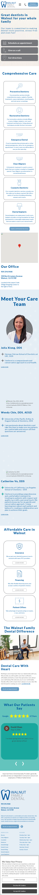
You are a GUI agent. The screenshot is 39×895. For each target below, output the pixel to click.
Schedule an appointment (20, 43)
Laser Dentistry (5, 854)
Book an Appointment (33, 4)
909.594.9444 (25, 4)
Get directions (15, 58)
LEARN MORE (26, 684)
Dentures (3, 842)
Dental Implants (5, 852)
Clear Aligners (5, 837)
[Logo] (8, 4)
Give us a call (14, 50)
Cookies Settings (19, 879)
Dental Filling (4, 849)
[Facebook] (22, 826)
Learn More (4, 367)
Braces (3, 835)
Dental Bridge (4, 844)
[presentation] (16, 763)
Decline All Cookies (19, 885)
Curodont (3, 840)
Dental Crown (4, 847)
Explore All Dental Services (19, 228)
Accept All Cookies (19, 891)
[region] (19, 875)
